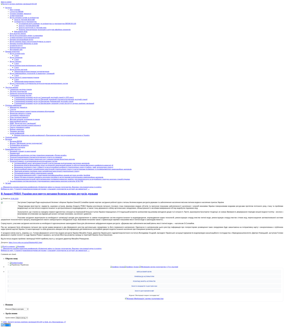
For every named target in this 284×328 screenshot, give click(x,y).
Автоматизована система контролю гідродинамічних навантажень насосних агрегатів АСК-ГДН (46, 181)
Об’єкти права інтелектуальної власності (25, 125)
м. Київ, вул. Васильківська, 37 (54, 322)
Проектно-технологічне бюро (21, 93)
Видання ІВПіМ (16, 141)
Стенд (16, 55)
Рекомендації (15, 153)
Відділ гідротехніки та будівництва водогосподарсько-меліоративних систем (39, 83)
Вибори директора (17, 129)
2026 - (5, 322)
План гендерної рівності (19, 117)
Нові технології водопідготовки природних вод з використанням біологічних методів (42, 159)
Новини (8, 309)
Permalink (21, 246)
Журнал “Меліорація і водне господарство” (26, 143)
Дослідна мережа (11, 87)
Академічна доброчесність (20, 115)
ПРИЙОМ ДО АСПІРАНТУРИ (144, 276)
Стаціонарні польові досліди (20, 95)
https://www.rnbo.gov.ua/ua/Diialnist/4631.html (25, 242)
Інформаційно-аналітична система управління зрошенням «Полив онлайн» (38, 155)
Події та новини (9, 246)
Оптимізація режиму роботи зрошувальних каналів (33, 173)
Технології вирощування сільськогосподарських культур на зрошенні (36, 157)
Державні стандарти (17, 147)
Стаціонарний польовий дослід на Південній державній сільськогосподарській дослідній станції (50, 99)
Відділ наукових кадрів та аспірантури (24, 18)
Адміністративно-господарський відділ (24, 37)
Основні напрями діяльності (20, 14)
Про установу (15, 10)
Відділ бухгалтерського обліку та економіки (26, 35)
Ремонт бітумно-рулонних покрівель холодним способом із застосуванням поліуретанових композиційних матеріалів (58, 177)
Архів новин (10, 318)
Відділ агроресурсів (17, 53)
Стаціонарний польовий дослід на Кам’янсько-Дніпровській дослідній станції (43, 101)
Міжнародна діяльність (18, 107)
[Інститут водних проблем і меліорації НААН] (19, 4)
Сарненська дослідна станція (21, 89)
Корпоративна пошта (18, 47)
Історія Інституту (16, 45)
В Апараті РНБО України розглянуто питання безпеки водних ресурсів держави (49, 193)
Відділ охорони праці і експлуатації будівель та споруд (30, 41)
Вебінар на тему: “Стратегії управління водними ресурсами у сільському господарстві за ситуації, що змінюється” (45, 189)
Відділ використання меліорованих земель (26, 65)
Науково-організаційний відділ (21, 39)
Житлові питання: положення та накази (25, 119)
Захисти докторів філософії (24, 20)
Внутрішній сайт (16, 49)
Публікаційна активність (19, 145)
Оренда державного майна (20, 127)
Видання (8, 139)
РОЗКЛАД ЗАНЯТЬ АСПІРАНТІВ (144, 281)
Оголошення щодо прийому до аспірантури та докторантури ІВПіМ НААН (47, 23)
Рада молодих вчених (18, 33)
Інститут (8, 8)
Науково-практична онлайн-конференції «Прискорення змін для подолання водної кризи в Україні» (52, 135)
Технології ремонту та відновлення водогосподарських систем (33, 161)
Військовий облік (20, 31)
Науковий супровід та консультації (23, 151)
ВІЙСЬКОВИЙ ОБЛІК (144, 272)
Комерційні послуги (13, 149)
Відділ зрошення (16, 57)
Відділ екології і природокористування (24, 77)
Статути (13, 109)
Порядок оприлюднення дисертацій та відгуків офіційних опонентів (45, 29)
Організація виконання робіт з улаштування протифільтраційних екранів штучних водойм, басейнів (52, 175)
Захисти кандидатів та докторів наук (32, 27)
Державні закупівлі (17, 131)
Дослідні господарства (18, 91)
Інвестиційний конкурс (19, 121)
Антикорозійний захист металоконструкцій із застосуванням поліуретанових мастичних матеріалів (52, 163)
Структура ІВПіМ (16, 12)
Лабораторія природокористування (27, 81)
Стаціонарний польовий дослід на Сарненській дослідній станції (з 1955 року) (44, 97)
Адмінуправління (16, 16)
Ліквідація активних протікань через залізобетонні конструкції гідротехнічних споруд (46, 171)
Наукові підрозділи (12, 51)
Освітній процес (11, 137)
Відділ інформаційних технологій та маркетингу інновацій (32, 73)
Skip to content (6, 2)
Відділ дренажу (15, 61)
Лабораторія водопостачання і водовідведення (31, 71)
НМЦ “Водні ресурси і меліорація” (23, 123)
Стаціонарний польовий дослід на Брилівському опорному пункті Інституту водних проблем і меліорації (54, 103)
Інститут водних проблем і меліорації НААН (25, 322)
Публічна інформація (13, 105)
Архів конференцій (17, 133)
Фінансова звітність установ (20, 113)
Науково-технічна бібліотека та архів (24, 43)
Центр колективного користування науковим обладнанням (32, 111)
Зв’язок (8, 183)
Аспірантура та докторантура (25, 22)
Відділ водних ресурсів (18, 69)
